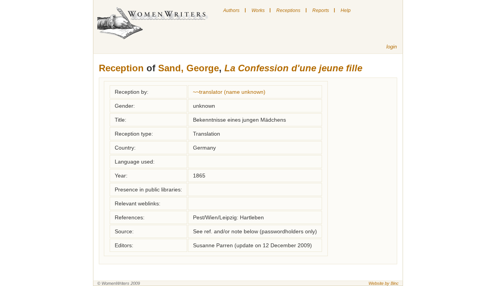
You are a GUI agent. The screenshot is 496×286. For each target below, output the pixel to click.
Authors (231, 10)
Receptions (288, 10)
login (391, 47)
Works (258, 10)
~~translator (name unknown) (229, 92)
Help (346, 10)
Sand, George (188, 68)
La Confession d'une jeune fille (293, 68)
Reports (320, 10)
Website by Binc (384, 283)
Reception (121, 68)
